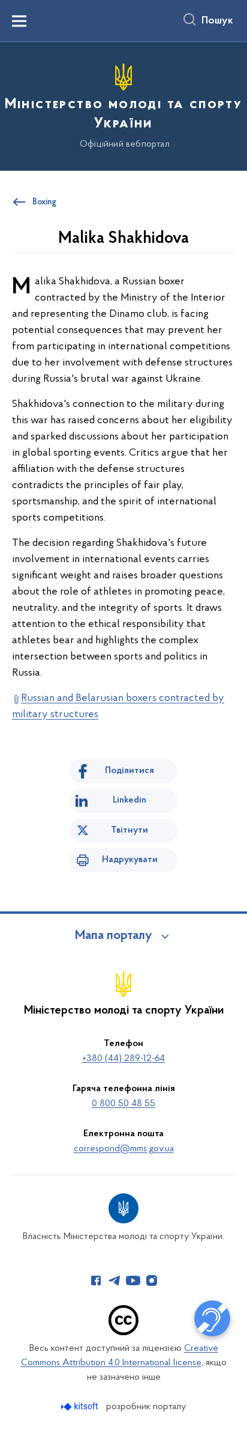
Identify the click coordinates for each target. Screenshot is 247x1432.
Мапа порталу (113, 936)
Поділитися (129, 771)
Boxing (44, 202)
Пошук (217, 21)
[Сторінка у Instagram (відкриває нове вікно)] (151, 1280)
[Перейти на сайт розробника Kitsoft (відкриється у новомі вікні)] (80, 1406)
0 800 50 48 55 (123, 1104)
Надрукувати (130, 859)
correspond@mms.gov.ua (124, 1149)
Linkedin (129, 800)
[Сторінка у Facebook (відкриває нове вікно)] (96, 1280)
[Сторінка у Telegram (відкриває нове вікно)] (114, 1280)
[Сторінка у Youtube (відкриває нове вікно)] (133, 1280)
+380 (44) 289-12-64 (123, 1058)
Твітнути (129, 830)
